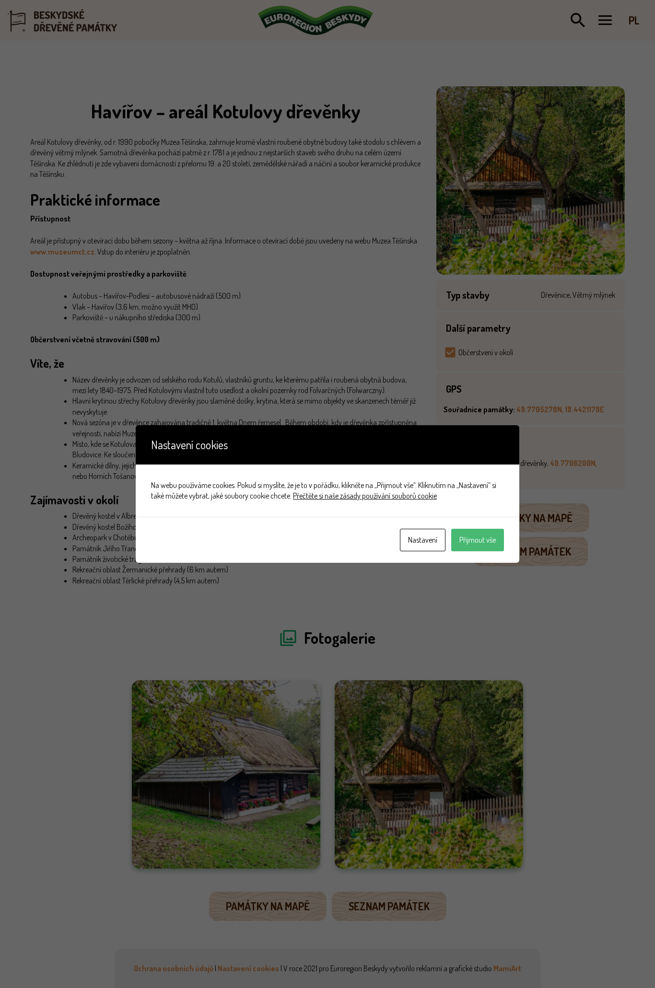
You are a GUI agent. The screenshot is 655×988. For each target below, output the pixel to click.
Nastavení (422, 540)
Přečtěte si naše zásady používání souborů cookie (365, 495)
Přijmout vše (477, 540)
